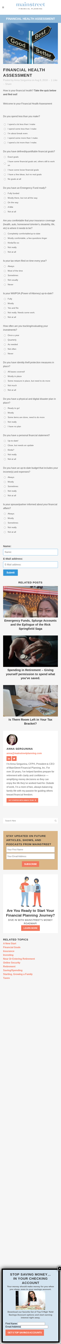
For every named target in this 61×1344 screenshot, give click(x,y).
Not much (12, 385)
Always (11, 266)
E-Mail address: (13, 558)
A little (10, 207)
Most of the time (15, 271)
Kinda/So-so (13, 243)
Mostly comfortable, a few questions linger (27, 238)
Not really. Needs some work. (21, 312)
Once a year (13, 335)
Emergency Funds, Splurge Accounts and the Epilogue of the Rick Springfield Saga (30, 624)
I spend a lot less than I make (21, 124)
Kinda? (11, 450)
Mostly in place (15, 376)
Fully (10, 299)
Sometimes (13, 275)
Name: (7, 546)
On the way (13, 202)
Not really (12, 247)
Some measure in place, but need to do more (29, 381)
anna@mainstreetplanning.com (24, 753)
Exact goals (13, 157)
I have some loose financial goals (23, 170)
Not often (12, 349)
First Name (11, 1323)
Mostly (11, 303)
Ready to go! (14, 408)
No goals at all (14, 179)
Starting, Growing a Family (18, 974)
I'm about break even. (18, 133)
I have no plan (14, 426)
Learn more (30, 928)
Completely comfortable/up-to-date (24, 233)
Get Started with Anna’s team (21, 800)
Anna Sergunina (22, 80)
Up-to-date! (13, 441)
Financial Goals (11, 947)
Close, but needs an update (21, 445)
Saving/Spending (13, 970)
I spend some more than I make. (23, 138)
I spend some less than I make (22, 129)
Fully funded (13, 193)
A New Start (9, 943)
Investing (8, 955)
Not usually (13, 280)
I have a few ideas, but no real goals (25, 174)
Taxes (6, 978)
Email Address (13, 1326)
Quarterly (12, 340)
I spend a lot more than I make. (22, 142)
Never (10, 284)
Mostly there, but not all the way (22, 198)
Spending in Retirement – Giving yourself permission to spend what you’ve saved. (30, 674)
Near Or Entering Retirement (19, 959)
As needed (13, 344)
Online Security (11, 962)
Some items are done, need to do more (26, 417)
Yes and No (13, 308)
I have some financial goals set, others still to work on (31, 163)
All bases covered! (16, 371)
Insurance (8, 951)
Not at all (12, 211)
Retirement (9, 966)
